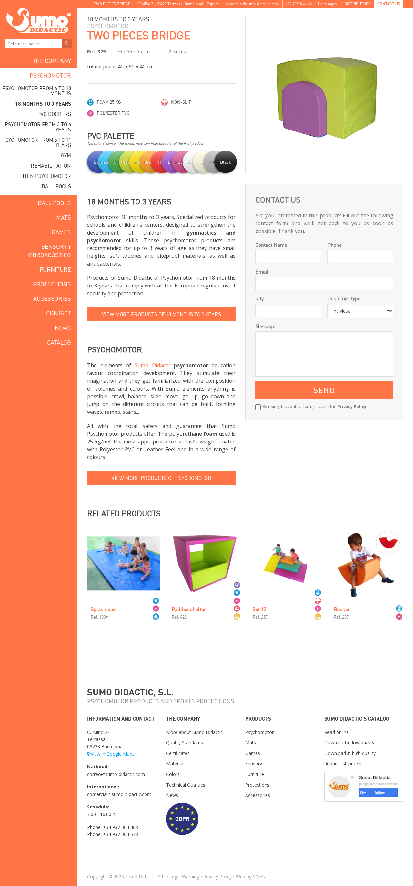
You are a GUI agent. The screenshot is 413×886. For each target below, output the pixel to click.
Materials (176, 763)
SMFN (259, 876)
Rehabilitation (51, 165)
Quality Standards (184, 742)
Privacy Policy (351, 406)
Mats (63, 217)
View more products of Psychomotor (161, 477)
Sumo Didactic (153, 365)
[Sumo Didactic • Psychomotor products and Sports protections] (38, 19)
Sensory (253, 763)
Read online (336, 732)
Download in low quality (349, 742)
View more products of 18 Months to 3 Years (161, 314)
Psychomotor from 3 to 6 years (38, 127)
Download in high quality (350, 753)
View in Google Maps (113, 754)
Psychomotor (50, 75)
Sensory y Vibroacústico (49, 250)
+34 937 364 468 (299, 3)
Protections (52, 283)
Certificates (178, 753)
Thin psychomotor (46, 175)
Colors (173, 774)
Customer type (343, 298)
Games (61, 231)
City (259, 298)
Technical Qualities (185, 785)
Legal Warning (184, 876)
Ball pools (56, 186)
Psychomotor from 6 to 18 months (36, 91)
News (63, 327)
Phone (334, 244)
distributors (357, 3)
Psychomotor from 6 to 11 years (36, 142)
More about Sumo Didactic (194, 732)
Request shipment (343, 763)
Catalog (59, 342)
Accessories (52, 298)
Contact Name (271, 244)
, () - (178, 3)
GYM (66, 155)
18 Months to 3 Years (43, 103)
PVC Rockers (54, 113)
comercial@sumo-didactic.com (252, 3)
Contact (58, 313)
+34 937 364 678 (120, 834)
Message (265, 326)
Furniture (55, 269)
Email (261, 271)
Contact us (388, 3)
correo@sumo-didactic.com (116, 774)
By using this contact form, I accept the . (314, 406)
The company (52, 60)
